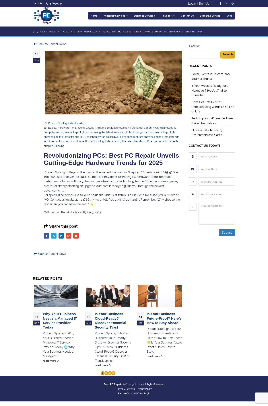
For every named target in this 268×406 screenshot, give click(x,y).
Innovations (78, 127)
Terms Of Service (125, 388)
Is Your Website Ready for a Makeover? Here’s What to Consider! (209, 90)
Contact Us (187, 16)
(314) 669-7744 (54, 3)
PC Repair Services (114, 16)
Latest (90, 127)
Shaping (59, 145)
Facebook (46, 235)
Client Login (143, 393)
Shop (229, 16)
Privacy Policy (144, 388)
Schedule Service (210, 16)
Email (76, 235)
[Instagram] (232, 3)
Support (167, 16)
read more (50, 360)
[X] (226, 3)
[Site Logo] (46, 16)
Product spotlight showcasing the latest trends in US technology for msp (109, 132)
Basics (52, 127)
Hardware (64, 127)
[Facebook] (220, 3)
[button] (102, 373)
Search (194, 46)
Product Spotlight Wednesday (66, 123)
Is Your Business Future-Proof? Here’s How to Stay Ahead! (164, 318)
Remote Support (127, 393)
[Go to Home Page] (34, 32)
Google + (68, 235)
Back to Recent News (52, 44)
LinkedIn (61, 235)
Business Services (144, 16)
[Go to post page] (56, 296)
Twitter (54, 235)
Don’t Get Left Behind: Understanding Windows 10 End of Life (212, 106)
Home (94, 16)
